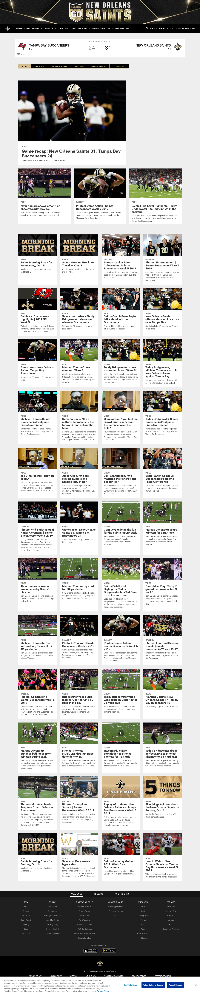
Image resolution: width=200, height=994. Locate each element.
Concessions (52, 911)
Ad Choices (91, 976)
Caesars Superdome (52, 933)
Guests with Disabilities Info (84, 933)
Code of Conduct (52, 929)
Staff (116, 916)
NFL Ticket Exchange (84, 929)
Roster (26, 907)
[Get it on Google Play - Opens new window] (109, 952)
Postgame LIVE (119, 66)
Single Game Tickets (84, 924)
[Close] (196, 985)
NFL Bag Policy (52, 924)
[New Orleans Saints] (100, 963)
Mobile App (143, 938)
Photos (143, 920)
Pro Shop (171, 902)
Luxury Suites (85, 916)
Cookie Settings (139, 976)
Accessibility (56, 976)
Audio (143, 929)
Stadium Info (52, 907)
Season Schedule (84, 938)
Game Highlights (98, 66)
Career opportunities (115, 907)
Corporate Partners (116, 911)
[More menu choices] (127, 28)
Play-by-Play (39, 66)
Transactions (26, 933)
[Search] (147, 28)
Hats (171, 924)
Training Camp (143, 916)
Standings (26, 924)
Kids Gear (170, 916)
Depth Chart (26, 916)
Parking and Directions (52, 916)
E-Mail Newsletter (143, 933)
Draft (143, 911)
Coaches (26, 911)
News (143, 907)
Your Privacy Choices (113, 976)
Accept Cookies (175, 985)
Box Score (80, 66)
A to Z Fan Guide (53, 920)
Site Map (74, 976)
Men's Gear (171, 907)
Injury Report (26, 920)
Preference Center (163, 976)
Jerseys (171, 920)
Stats (26, 929)
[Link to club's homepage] (7, 28)
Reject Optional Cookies (153, 985)
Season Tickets (84, 911)
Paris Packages (84, 920)
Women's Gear (171, 911)
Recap (24, 66)
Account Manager (84, 907)
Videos (143, 924)
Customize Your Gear (171, 929)
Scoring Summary (60, 66)
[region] (100, 985)
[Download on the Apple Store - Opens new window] (90, 951)
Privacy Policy (35, 976)
